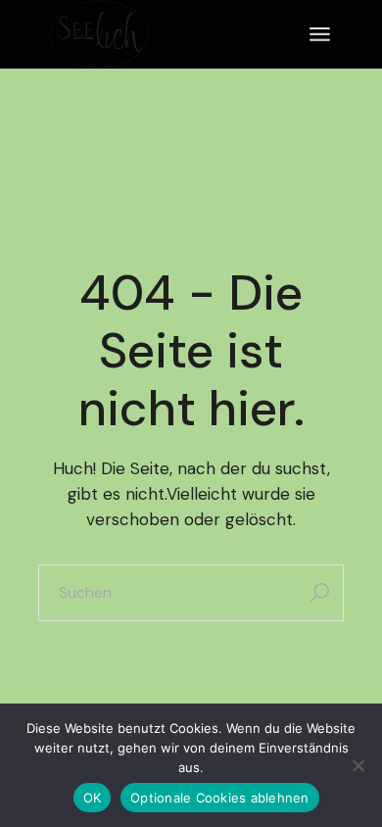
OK (92, 797)
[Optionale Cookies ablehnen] (357, 765)
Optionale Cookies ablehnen (220, 797)
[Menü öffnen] (320, 34)
